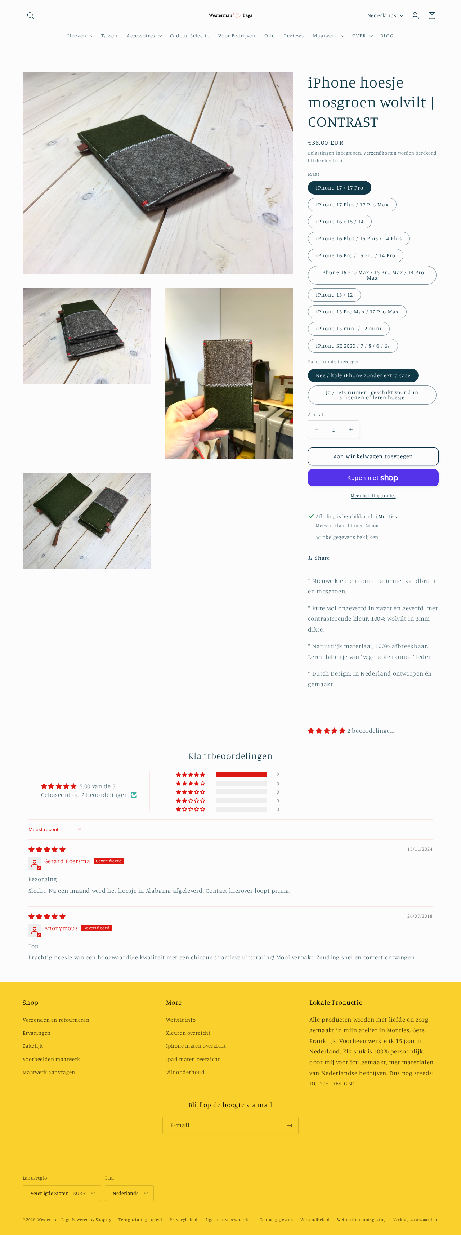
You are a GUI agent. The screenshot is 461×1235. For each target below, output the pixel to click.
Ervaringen (37, 1033)
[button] (31, 15)
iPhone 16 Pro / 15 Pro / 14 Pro (355, 255)
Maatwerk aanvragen (49, 1072)
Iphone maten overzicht (196, 1046)
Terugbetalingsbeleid (140, 1219)
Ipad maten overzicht (193, 1059)
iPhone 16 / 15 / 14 (340, 221)
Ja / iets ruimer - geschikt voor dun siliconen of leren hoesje (372, 395)
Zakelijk (33, 1046)
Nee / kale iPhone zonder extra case (363, 375)
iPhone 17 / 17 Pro (339, 187)
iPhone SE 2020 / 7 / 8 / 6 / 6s (353, 346)
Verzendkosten (380, 153)
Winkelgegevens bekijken (347, 537)
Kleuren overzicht (188, 1033)
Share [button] (322, 558)
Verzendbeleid (315, 1219)
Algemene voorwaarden (228, 1219)
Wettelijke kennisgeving (361, 1219)
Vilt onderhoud (185, 1072)
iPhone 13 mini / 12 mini (349, 329)
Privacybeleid (184, 1219)
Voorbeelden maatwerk (52, 1059)
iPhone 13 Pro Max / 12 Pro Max (357, 312)
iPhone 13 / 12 (334, 294)
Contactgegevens (276, 1219)
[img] (47, 849)
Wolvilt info (181, 1020)
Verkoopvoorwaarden (415, 1219)
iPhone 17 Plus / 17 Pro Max (352, 204)
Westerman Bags (53, 1219)
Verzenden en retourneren (56, 1020)
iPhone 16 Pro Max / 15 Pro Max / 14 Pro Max (372, 275)
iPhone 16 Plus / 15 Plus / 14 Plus (359, 238)
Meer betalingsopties (373, 495)
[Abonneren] (290, 1125)
